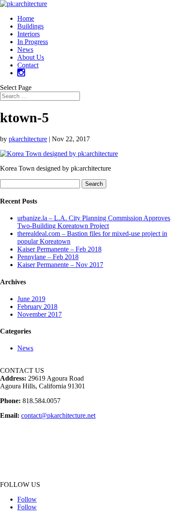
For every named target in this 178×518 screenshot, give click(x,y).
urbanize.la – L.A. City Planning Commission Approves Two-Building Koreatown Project (93, 221)
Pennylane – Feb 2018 (48, 257)
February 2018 (37, 306)
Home (25, 18)
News (25, 49)
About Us (30, 57)
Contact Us (15, 469)
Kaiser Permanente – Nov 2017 (60, 264)
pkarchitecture (28, 139)
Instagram (13, 476)
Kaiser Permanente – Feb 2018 (59, 249)
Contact (27, 65)
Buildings (30, 26)
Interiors (28, 34)
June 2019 (31, 298)
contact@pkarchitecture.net (58, 415)
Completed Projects (26, 438)
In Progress (32, 41)
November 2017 (39, 314)
